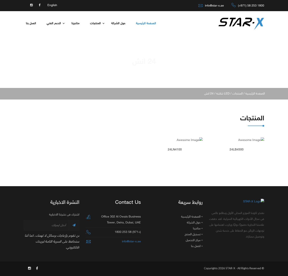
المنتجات (95, 23)
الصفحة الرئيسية (146, 23)
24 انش (209, 94)
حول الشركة (118, 23)
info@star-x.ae (214, 6)
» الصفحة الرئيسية (192, 217)
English (52, 5)
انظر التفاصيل (236, 141)
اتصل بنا (31, 23)
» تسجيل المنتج (194, 234)
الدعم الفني (54, 23)
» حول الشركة (195, 222)
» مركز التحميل (194, 240)
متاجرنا (75, 23)
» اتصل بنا (197, 246)
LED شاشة (223, 94)
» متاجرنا (198, 228)
